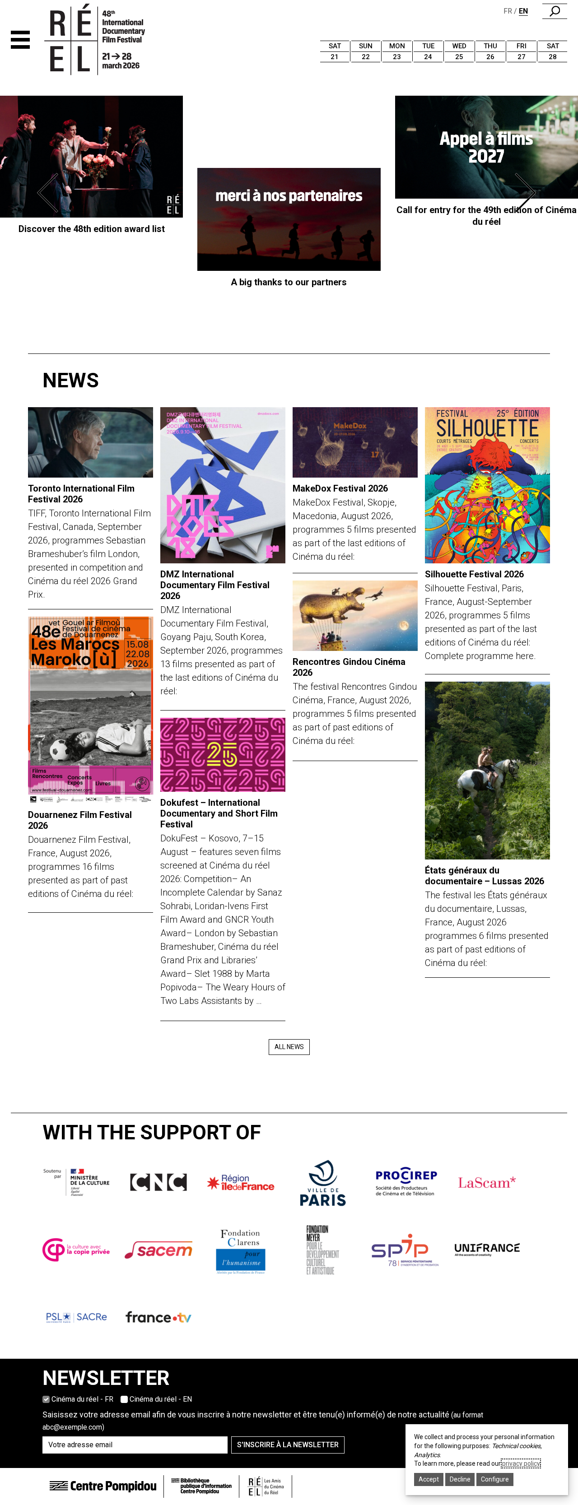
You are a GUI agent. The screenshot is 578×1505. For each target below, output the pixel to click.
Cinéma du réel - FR (82, 1399)
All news (289, 1046)
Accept (429, 1479)
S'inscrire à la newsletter (288, 1444)
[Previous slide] (50, 192)
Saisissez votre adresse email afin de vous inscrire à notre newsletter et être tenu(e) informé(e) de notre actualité (262, 1420)
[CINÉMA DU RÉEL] (110, 40)
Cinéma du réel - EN (161, 1399)
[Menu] (20, 40)
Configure (495, 1479)
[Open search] (554, 11)
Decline (460, 1479)
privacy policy (521, 1463)
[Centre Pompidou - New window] (103, 1486)
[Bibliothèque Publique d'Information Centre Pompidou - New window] (201, 1486)
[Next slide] (527, 192)
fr (507, 11)
